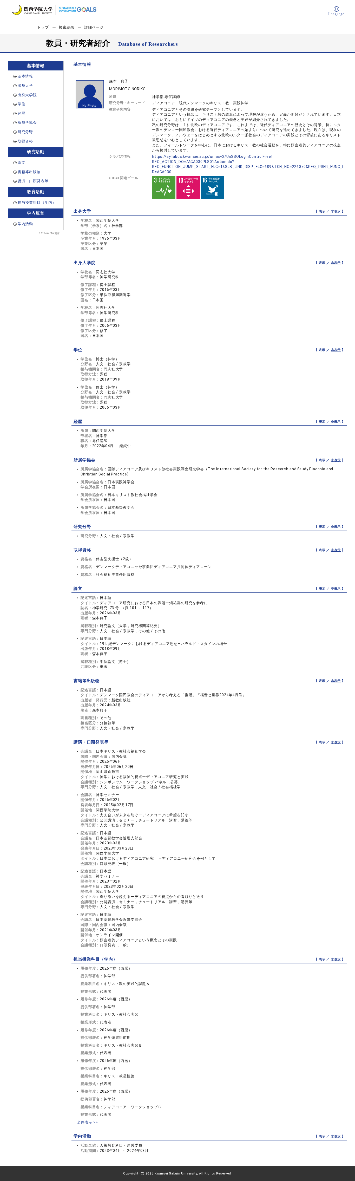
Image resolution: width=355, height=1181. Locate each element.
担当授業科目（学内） (37, 202)
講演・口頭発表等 (33, 181)
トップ (43, 27)
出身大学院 (27, 95)
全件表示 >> (87, 1122)
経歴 (21, 113)
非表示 (336, 211)
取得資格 (25, 141)
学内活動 (25, 224)
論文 (21, 162)
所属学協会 (27, 122)
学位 (21, 104)
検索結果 (66, 27)
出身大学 (25, 85)
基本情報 (25, 76)
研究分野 (25, 132)
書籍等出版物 (29, 172)
